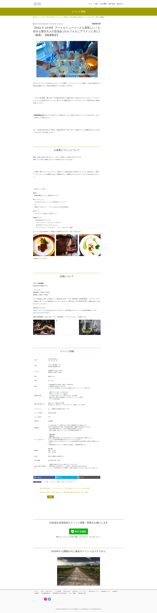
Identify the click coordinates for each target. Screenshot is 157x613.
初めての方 (49, 591)
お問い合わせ (66, 591)
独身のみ (59, 481)
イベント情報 (96, 23)
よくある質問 (57, 591)
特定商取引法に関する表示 (60, 593)
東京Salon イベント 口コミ (79, 591)
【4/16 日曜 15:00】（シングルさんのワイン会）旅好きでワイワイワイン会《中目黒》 (64, 488)
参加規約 (115, 591)
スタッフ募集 (72, 593)
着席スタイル (65, 481)
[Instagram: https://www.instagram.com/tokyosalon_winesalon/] (45, 599)
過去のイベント (72, 481)
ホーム (36, 591)
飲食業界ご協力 (82, 593)
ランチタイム (52, 481)
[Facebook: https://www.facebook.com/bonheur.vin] (49, 599)
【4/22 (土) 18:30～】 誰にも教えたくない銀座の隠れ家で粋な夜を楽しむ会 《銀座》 (64, 492)
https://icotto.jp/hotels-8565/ (41, 312)
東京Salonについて (94, 591)
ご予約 (42, 591)
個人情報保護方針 (45, 593)
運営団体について (105, 591)
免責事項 (36, 593)
